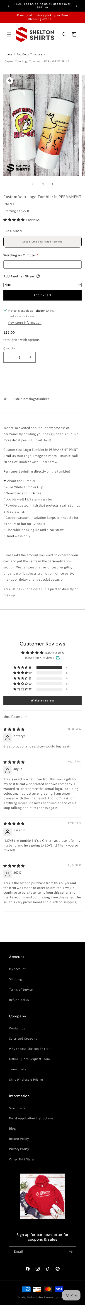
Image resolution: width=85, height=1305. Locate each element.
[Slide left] (33, 184)
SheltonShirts (35, 1297)
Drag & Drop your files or (42, 241)
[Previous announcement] (8, 6)
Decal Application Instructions (31, 1118)
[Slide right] (53, 184)
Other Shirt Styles (22, 1159)
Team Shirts (17, 1069)
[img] (14, 729)
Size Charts (17, 1108)
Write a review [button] (42, 700)
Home (8, 54)
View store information (24, 322)
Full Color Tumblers (29, 54)
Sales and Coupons (23, 1038)
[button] (9, 34)
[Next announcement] (77, 6)
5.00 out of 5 (54, 652)
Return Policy (19, 1139)
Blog (12, 1128)
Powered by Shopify (55, 1297)
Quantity (9, 348)
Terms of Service (21, 989)
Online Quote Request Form (29, 1059)
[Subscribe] (71, 1251)
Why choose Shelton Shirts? (29, 1049)
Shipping (15, 979)
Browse (58, 241)
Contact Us (17, 1028)
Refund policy (19, 1000)
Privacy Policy (19, 1149)
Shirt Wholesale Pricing (26, 1079)
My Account (17, 969)
